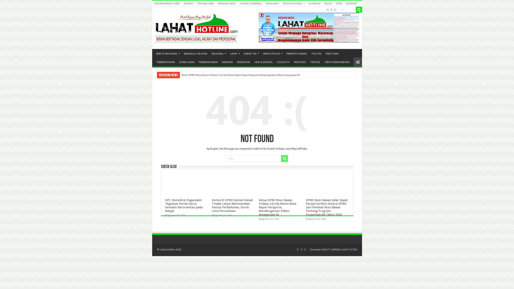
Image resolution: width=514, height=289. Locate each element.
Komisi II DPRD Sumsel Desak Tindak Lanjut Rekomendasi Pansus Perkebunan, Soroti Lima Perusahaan (232, 205)
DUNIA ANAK (186, 62)
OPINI (339, 3)
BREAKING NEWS (227, 3)
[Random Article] (358, 62)
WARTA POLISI (271, 53)
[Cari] (359, 10)
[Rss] (327, 9)
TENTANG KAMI (205, 3)
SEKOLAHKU (272, 3)
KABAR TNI (250, 53)
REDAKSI (188, 3)
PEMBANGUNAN (208, 62)
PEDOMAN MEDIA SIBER (167, 3)
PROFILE (315, 62)
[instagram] (335, 9)
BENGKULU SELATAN (195, 53)
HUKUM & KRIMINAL (251, 3)
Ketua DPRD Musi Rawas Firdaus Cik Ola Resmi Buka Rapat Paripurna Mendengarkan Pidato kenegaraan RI (241, 74)
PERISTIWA (332, 53)
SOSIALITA (283, 62)
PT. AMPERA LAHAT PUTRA (342, 249)
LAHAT (234, 53)
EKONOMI (351, 3)
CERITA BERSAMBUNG (337, 62)
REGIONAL (218, 53)
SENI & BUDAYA (263, 62)
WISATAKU (300, 62)
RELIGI (328, 3)
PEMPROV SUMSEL (296, 53)
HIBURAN (227, 62)
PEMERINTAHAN (166, 62)
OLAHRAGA (314, 3)
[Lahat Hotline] (196, 27)
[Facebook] (331, 9)
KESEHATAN (243, 62)
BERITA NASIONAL (292, 3)
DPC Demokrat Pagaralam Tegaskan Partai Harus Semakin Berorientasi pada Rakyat (184, 205)
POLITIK (316, 53)
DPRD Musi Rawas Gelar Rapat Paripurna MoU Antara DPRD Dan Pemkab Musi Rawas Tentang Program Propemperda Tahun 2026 (327, 207)
